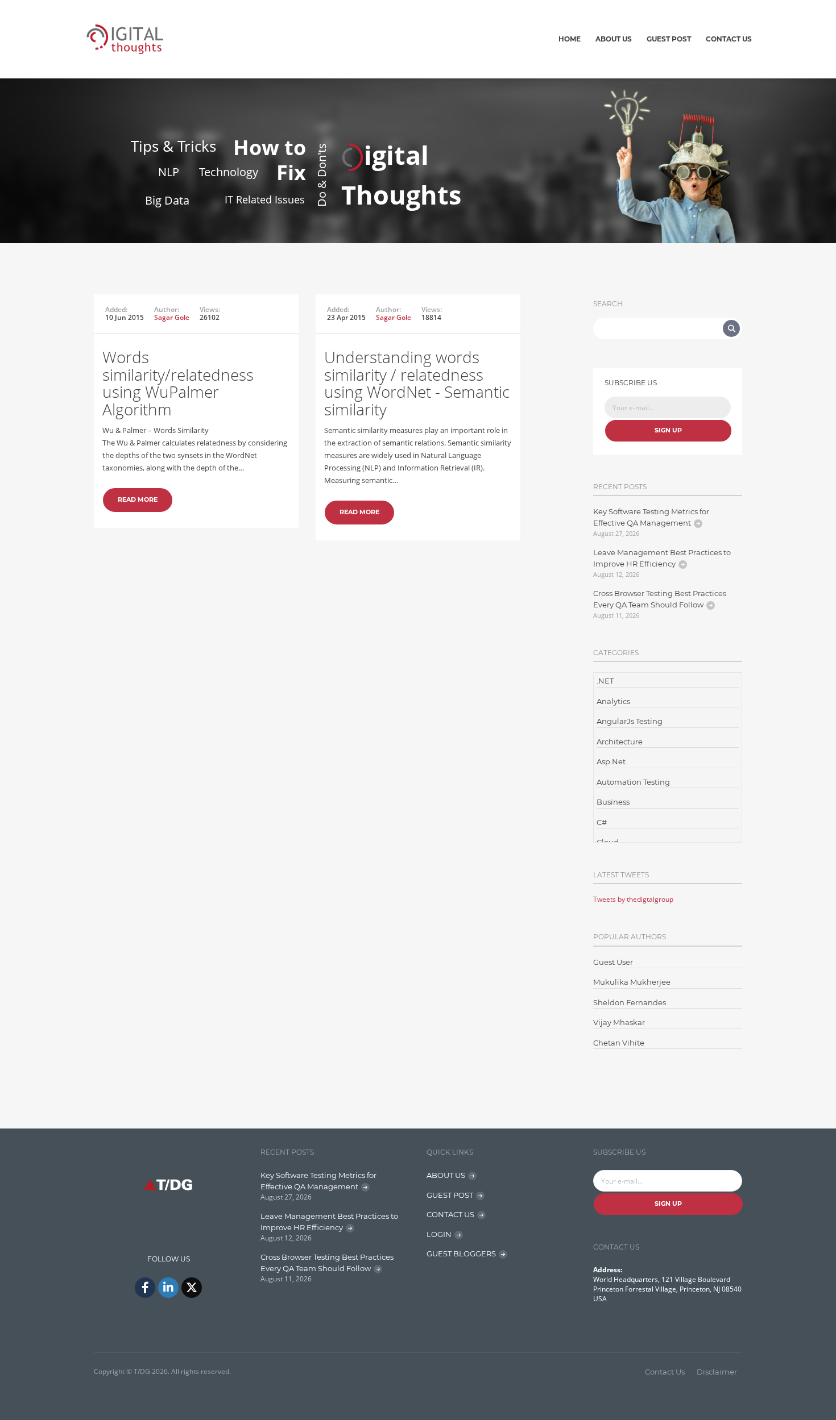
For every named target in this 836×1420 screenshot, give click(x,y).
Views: (210, 310)
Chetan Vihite (618, 1042)
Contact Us (729, 39)
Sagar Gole (171, 317)
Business (613, 801)
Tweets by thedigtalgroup (633, 899)
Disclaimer (717, 1371)
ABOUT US (446, 1175)
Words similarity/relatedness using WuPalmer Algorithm (178, 383)
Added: (116, 310)
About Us (613, 39)
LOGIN (439, 1234)
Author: (166, 310)
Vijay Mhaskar (619, 1022)
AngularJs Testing (630, 721)
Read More (138, 499)
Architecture (620, 741)
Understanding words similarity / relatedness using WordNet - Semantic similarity (417, 383)
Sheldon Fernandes (629, 1002)
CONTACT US (450, 1214)
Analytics (613, 701)
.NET (605, 680)
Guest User (613, 962)
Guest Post (669, 39)
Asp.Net (611, 761)
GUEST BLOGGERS (461, 1253)
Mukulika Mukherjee (632, 981)
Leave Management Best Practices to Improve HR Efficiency (662, 558)
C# (602, 822)
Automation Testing (633, 781)
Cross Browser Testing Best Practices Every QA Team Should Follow (659, 599)
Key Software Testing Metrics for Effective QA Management (651, 517)
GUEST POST (450, 1195)
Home (569, 39)
